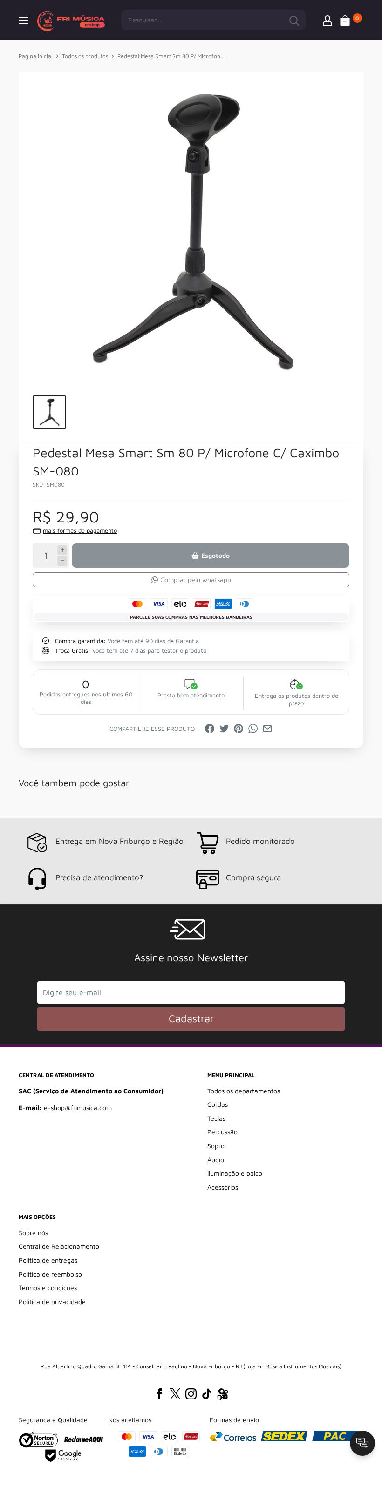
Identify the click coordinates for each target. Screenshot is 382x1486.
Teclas (216, 1118)
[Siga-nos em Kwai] (222, 1395)
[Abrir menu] (23, 20)
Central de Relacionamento (59, 1246)
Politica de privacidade (52, 1301)
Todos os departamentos (243, 1091)
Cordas (217, 1104)
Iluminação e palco (234, 1173)
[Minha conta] (327, 20)
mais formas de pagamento (80, 530)
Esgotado (215, 555)
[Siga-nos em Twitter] (175, 1393)
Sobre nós (33, 1233)
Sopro (216, 1146)
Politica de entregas (48, 1260)
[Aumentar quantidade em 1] (62, 550)
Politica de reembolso (50, 1274)
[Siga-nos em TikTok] (206, 1393)
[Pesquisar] (294, 20)
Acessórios (222, 1187)
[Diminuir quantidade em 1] (62, 561)
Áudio (215, 1160)
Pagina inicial (36, 56)
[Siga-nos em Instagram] (191, 1393)
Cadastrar (191, 1018)
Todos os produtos (85, 56)
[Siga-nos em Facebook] (159, 1393)
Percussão (222, 1132)
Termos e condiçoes (48, 1288)
